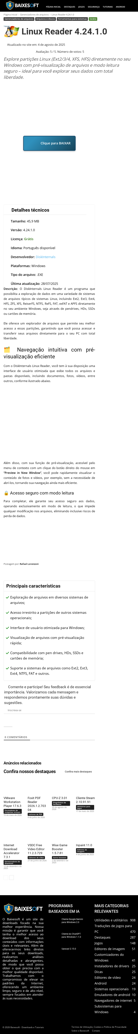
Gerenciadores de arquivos (34, 14)
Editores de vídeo (36, 857)
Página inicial (10, 14)
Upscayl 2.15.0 (69, 949)
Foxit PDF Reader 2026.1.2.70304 (37, 804)
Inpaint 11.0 (84, 845)
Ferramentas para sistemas (72, 18)
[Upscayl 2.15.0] (54, 952)
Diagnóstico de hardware (59, 803)
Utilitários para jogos (83, 807)
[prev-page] (6, 877)
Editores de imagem (82, 850)
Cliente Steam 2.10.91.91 (85, 800)
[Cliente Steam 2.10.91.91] (84, 785)
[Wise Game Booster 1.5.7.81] (60, 833)
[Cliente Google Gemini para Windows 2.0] (54, 923)
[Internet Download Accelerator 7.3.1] (12, 833)
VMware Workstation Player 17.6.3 (12, 802)
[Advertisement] (69, 108)
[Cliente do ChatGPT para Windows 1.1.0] (54, 937)
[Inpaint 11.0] (84, 833)
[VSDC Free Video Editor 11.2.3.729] (36, 833)
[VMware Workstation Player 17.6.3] (12, 785)
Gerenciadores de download (12, 862)
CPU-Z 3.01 (59, 798)
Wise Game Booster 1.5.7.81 (59, 849)
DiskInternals (46, 257)
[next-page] (11, 877)
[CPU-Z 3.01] (60, 785)
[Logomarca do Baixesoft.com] (22, 5)
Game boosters (59, 857)
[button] (131, 7)
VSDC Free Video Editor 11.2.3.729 (36, 849)
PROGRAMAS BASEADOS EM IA (64, 909)
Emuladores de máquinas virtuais (12, 811)
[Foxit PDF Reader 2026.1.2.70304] (36, 785)
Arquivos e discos (45, 18)
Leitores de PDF (35, 814)
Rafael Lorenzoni (29, 564)
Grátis (93, 18)
